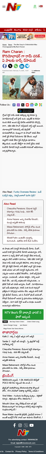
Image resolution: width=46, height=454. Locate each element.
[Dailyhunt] (40, 105)
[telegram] (27, 66)
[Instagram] (18, 105)
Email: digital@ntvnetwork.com (23, 443)
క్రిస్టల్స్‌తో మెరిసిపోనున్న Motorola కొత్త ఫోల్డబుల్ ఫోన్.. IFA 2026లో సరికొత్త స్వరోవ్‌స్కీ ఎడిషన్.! (20, 389)
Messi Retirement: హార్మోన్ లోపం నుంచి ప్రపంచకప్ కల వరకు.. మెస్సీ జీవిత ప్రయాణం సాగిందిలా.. (23, 230)
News (10, 45)
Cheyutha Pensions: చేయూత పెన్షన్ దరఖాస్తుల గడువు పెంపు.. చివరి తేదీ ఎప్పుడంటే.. (22, 211)
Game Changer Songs (10, 325)
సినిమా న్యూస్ (28, 30)
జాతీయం (38, 30)
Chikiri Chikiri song (33, 322)
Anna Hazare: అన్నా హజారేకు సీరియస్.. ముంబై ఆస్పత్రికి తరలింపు (23, 220)
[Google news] (32, 105)
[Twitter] (22, 105)
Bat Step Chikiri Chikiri (17, 322)
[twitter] (10, 66)
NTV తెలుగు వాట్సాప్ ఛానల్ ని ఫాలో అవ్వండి (23, 314)
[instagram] (20, 425)
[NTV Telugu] (13, 6)
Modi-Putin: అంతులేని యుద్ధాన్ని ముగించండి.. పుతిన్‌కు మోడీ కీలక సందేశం (22, 239)
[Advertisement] (23, 169)
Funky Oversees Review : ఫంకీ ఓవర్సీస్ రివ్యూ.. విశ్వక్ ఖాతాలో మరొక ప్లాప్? (21, 193)
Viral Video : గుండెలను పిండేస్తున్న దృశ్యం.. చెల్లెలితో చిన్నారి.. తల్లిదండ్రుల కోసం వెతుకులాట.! (22, 397)
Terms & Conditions (36, 451)
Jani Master (23, 325)
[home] (1, 30)
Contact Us (9, 451)
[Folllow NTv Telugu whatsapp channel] (35, 7)
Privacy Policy (21, 451)
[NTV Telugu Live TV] (41, 7)
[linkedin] (21, 66)
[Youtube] (27, 105)
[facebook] (4, 66)
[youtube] (31, 425)
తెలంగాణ (17, 30)
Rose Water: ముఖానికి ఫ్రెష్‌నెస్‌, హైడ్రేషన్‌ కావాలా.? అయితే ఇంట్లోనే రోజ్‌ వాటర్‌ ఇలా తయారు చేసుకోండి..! (22, 415)
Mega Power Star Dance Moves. (13, 328)
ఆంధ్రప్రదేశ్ (8, 30)
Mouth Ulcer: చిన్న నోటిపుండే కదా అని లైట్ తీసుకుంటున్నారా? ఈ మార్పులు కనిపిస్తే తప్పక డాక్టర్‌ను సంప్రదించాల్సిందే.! (22, 406)
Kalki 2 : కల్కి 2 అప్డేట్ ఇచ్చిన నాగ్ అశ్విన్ (18, 336)
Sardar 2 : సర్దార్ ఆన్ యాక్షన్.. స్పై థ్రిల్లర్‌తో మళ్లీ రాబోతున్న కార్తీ (20, 343)
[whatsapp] (16, 66)
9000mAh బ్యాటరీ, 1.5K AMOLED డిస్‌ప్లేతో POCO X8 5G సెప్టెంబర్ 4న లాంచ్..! (20, 381)
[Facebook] (14, 105)
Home (4, 45)
